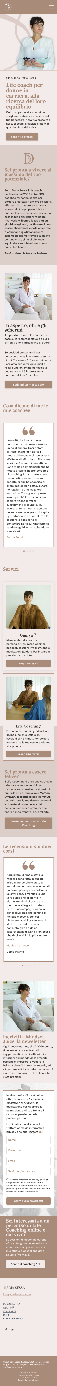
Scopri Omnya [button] (29, 663)
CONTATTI (9, 1311)
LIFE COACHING (13, 1318)
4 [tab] (33, 551)
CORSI (6, 1314)
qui (41, 1132)
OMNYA (9, 1307)
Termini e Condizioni (28, 1372)
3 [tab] (30, 551)
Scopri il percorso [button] (29, 754)
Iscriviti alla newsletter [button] (28, 1201)
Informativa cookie (29, 1377)
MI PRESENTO (11, 1303)
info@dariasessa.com (17, 1294)
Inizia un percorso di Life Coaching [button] (28, 823)
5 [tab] (34, 965)
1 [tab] (24, 551)
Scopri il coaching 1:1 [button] (25, 1264)
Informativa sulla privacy (28, 1375)
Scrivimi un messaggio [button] (28, 384)
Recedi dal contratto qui (28, 1380)
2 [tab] (27, 551)
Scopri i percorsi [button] (22, 137)
